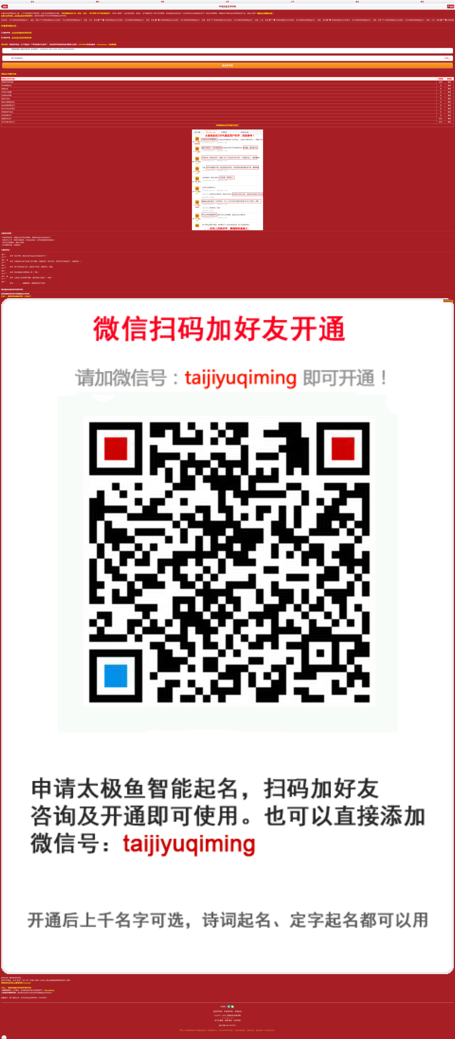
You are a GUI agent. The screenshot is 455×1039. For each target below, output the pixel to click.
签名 (357, 2)
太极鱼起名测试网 (233, 1015)
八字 (292, 2)
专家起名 (238, 1011)
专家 (162, 2)
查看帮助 (113, 44)
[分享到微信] (232, 1006)
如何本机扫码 (448, 301)
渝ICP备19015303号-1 (227, 1025)
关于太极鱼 (218, 1020)
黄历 (422, 2)
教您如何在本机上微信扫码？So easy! (16, 983)
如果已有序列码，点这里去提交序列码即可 (17, 16)
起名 (32, 2)
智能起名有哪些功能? (265, 13)
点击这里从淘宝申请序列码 (22, 38)
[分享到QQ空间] (228, 1006)
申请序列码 (228, 1011)
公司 (227, 2)
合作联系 (237, 1020)
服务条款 (228, 1020)
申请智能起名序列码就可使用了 (227, 125)
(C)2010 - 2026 (220, 1015)
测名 (97, 2)
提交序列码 (217, 1011)
